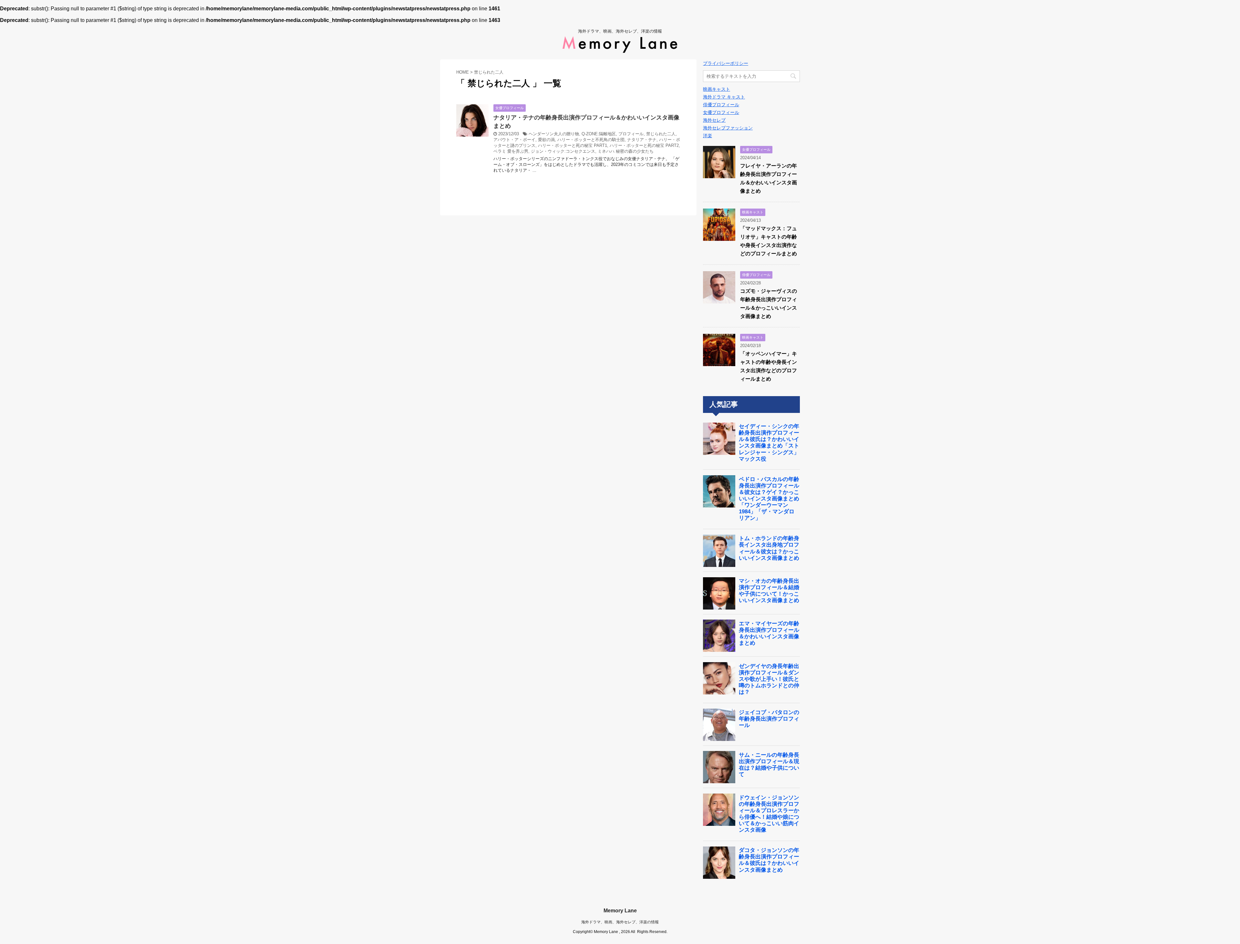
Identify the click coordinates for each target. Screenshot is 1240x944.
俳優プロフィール (721, 104)
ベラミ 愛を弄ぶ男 (510, 151)
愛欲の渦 (546, 139)
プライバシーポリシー (725, 63)
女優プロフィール (721, 112)
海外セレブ (714, 120)
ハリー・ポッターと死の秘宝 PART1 (572, 145)
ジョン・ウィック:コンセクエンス (563, 151)
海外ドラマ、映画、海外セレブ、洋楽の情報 (620, 922)
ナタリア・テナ (641, 139)
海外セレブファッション (728, 127)
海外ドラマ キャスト (724, 96)
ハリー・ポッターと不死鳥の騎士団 (591, 139)
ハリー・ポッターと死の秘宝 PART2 (644, 145)
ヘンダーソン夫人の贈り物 (554, 133)
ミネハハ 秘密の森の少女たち (626, 151)
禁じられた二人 (661, 133)
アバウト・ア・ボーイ (514, 139)
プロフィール (631, 133)
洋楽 (707, 135)
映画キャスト (716, 89)
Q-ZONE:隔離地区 (599, 133)
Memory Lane (620, 910)
